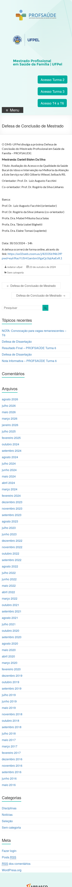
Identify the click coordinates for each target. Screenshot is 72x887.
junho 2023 (9, 534)
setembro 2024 (11, 450)
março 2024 (9, 489)
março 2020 (9, 663)
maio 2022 (9, 585)
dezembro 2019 (12, 675)
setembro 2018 (11, 727)
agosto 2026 (10, 399)
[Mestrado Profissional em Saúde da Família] (36, 12)
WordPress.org (11, 870)
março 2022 (9, 598)
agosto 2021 (10, 618)
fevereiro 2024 (11, 495)
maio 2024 (9, 476)
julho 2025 (9, 431)
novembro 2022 (12, 547)
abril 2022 (8, 592)
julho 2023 (9, 528)
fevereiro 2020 (11, 669)
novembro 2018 (12, 714)
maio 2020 (9, 650)
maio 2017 (9, 740)
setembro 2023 (11, 515)
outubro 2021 (10, 605)
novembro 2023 (12, 508)
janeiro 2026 (10, 425)
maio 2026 (9, 412)
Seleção (7, 821)
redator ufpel (14, 266)
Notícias (7, 814)
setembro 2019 (11, 688)
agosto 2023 (10, 521)
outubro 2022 (10, 553)
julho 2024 (9, 463)
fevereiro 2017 (11, 753)
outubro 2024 (10, 444)
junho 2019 (9, 701)
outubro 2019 (10, 682)
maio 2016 (9, 785)
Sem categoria (15, 272)
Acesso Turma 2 (52, 79)
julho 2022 (9, 573)
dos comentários (16, 863)
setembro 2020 (11, 637)
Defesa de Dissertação (17, 341)
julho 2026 (9, 405)
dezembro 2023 (12, 502)
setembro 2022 (11, 560)
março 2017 (9, 746)
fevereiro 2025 (11, 438)
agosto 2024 (10, 457)
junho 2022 (9, 579)
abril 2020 (8, 656)
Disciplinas (9, 808)
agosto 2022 (10, 566)
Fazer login (9, 851)
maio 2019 (9, 708)
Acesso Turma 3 (52, 91)
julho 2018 (9, 733)
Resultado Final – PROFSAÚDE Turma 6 (29, 348)
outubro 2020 (10, 630)
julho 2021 (9, 624)
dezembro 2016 (12, 759)
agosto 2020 (10, 643)
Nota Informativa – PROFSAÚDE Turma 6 (29, 361)
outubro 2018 (10, 720)
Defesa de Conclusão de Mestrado (31, 286)
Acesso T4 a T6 (52, 103)
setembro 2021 (11, 611)
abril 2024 (8, 483)
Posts (9, 857)
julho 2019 (9, 695)
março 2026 (9, 418)
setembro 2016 (11, 772)
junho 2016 (9, 778)
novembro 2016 (12, 765)
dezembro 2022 (12, 540)
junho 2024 (9, 470)
